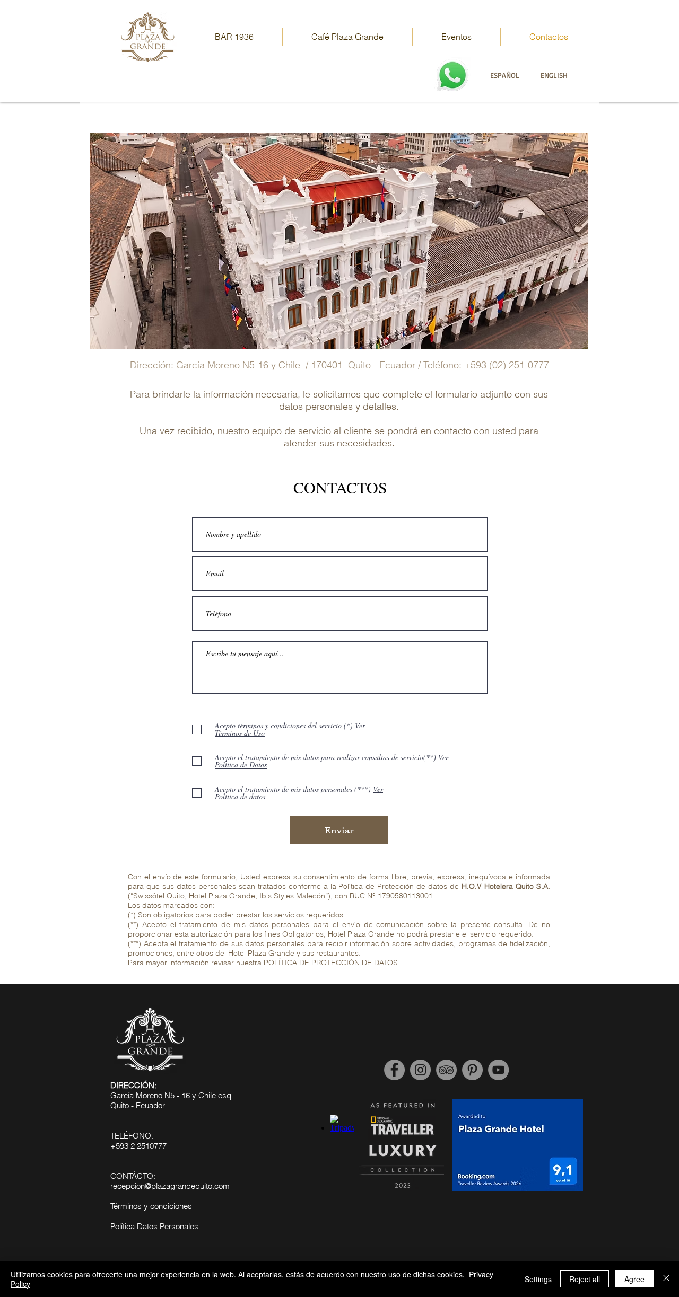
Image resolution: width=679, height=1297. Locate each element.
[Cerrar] (666, 1279)
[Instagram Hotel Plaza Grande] (420, 1070)
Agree (634, 1279)
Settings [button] (538, 1279)
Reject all (584, 1279)
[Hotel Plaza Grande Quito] (472, 1070)
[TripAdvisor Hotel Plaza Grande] (446, 1070)
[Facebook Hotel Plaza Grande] (394, 1070)
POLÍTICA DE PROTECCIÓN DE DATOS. (332, 962)
